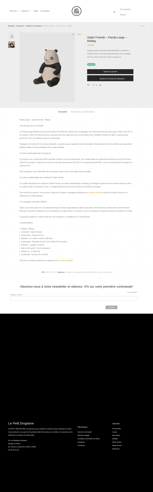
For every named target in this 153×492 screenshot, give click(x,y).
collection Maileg (95, 192)
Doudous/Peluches (90, 272)
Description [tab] (62, 112)
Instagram (81, 442)
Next (73, 67)
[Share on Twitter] (97, 85)
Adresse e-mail (16, 295)
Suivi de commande (85, 432)
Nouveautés (107, 272)
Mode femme (117, 445)
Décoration (116, 435)
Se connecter (125, 9)
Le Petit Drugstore (21, 423)
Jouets (100, 272)
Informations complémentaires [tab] (83, 112)
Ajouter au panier (110, 72)
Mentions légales (84, 435)
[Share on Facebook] (93, 85)
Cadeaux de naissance (34, 26)
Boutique (11, 26)
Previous (21, 67)
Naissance (20, 26)
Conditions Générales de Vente (89, 439)
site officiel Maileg (65, 260)
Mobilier (115, 439)
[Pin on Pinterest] (100, 85)
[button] (14, 11)
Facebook (81, 445)
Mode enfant (116, 442)
